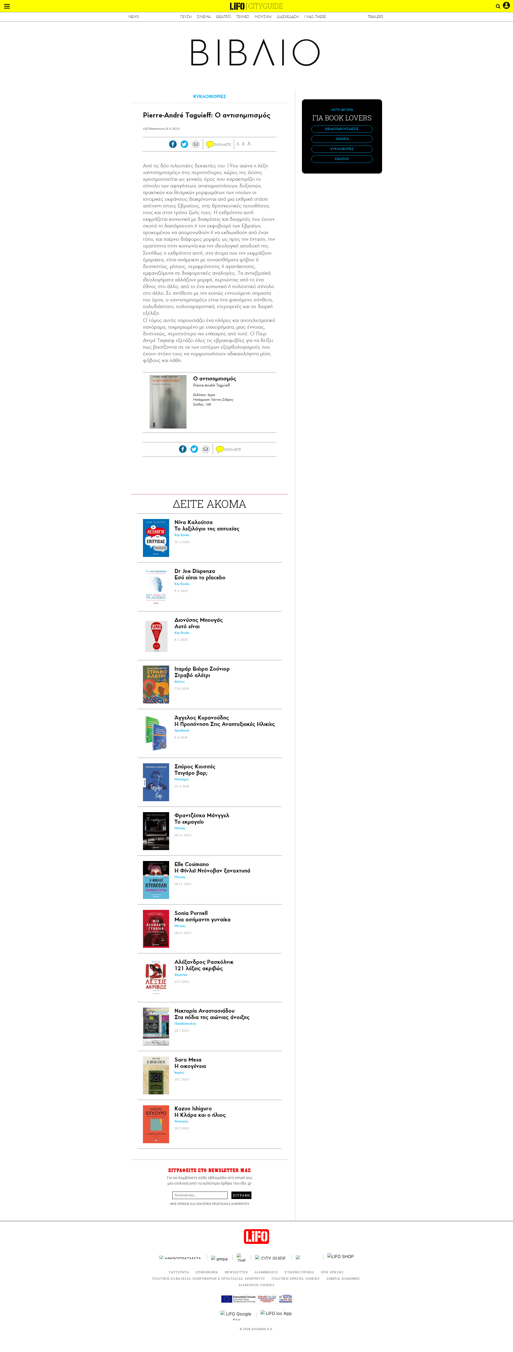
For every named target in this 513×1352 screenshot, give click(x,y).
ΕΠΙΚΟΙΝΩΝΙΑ (207, 1272)
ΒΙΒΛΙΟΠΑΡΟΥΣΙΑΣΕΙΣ (342, 129)
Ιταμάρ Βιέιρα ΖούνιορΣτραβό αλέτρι (202, 671)
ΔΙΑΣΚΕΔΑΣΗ (288, 16)
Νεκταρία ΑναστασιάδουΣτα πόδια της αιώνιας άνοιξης (212, 1013)
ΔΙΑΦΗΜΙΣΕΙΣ (266, 1272)
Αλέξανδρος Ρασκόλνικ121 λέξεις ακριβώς (204, 965)
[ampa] (220, 1257)
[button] (7, 6)
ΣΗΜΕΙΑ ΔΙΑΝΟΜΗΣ (343, 1278)
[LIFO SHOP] (340, 1257)
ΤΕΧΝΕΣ (242, 16)
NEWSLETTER (236, 1272)
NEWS (134, 16)
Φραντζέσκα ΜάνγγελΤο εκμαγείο (201, 818)
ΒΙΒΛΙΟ (256, 53)
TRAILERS (375, 16)
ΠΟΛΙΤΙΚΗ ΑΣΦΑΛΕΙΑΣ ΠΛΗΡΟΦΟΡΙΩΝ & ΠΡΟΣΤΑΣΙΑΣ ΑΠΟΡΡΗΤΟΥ (209, 1278)
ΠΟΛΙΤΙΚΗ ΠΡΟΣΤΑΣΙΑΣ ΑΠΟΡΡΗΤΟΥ (222, 1204)
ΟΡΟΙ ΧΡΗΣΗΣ (179, 1204)
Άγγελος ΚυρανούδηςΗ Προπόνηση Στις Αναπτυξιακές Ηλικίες (224, 720)
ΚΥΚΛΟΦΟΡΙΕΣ (209, 96)
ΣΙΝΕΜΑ (204, 16)
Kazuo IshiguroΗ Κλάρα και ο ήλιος (200, 1111)
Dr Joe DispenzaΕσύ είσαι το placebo (200, 574)
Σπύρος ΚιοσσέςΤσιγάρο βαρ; (194, 769)
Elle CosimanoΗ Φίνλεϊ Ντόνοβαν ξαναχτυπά (212, 867)
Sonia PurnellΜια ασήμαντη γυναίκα (202, 916)
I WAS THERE (315, 16)
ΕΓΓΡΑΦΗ (241, 1195)
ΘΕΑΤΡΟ (223, 16)
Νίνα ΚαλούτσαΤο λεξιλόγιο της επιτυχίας (206, 525)
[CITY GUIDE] (271, 1257)
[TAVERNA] (307, 1257)
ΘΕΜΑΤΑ (342, 139)
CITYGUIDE (265, 6)
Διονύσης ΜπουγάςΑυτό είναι (198, 623)
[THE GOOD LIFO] (242, 1257)
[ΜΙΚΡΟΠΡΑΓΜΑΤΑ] (181, 1257)
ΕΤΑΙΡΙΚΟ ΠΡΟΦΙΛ (299, 1272)
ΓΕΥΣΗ (186, 16)
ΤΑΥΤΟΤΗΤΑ (179, 1272)
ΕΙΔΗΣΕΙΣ (342, 159)
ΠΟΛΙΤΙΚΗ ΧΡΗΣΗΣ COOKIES (296, 1278)
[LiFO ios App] (277, 1315)
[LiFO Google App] (236, 1315)
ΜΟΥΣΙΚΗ (263, 16)
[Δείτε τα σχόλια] (210, 145)
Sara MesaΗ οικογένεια (190, 1062)
